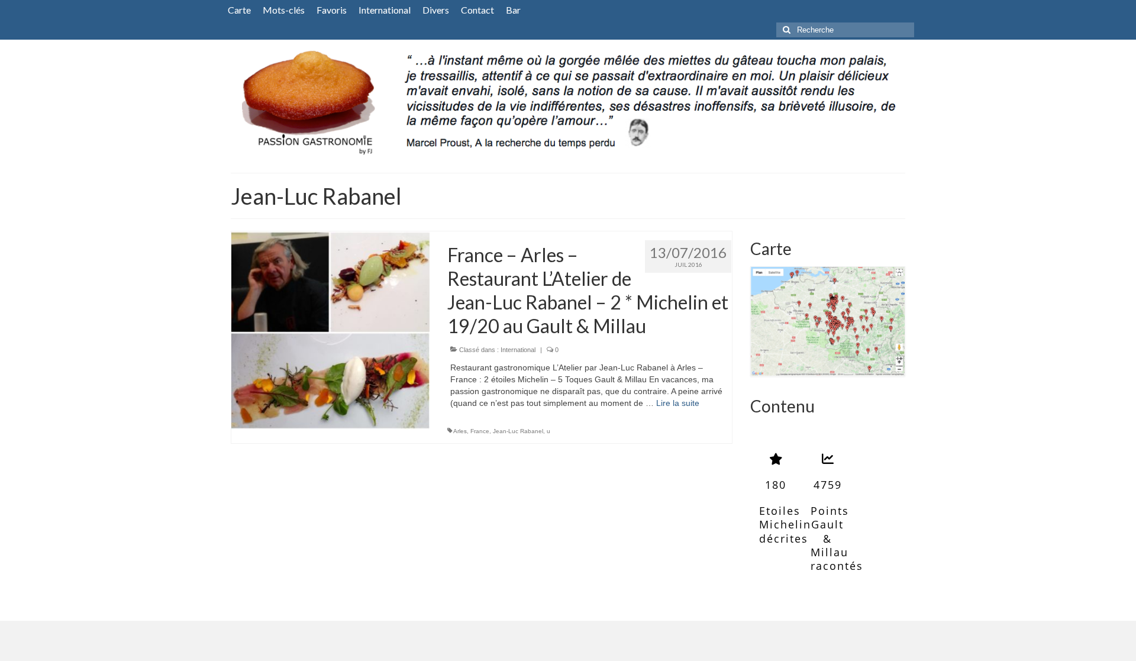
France (479, 431)
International (518, 349)
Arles (460, 431)
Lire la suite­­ (677, 403)
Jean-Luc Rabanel (518, 431)
